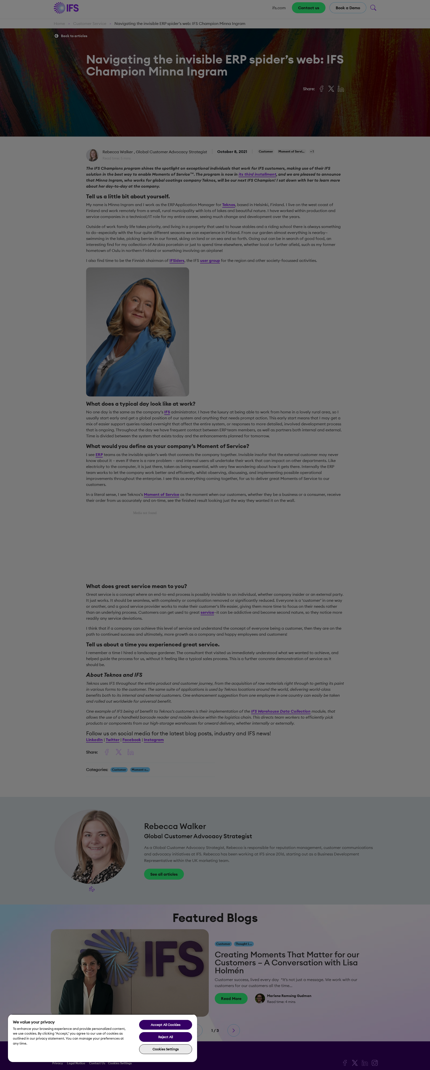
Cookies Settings (166, 1049)
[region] (102, 1038)
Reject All (165, 1037)
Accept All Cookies (165, 1025)
